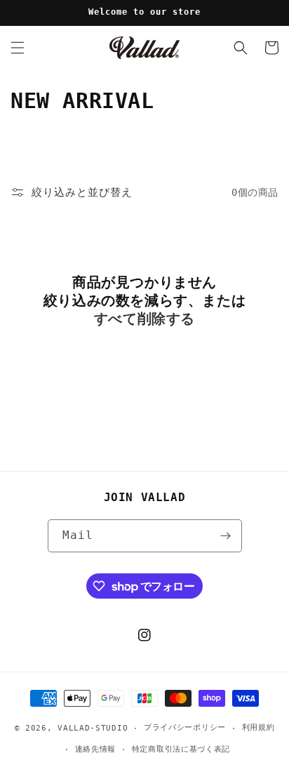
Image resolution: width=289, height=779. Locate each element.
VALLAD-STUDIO (93, 728)
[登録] (225, 535)
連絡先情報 (95, 749)
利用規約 (258, 727)
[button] (17, 47)
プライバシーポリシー (185, 727)
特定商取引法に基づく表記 (181, 749)
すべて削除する (144, 318)
